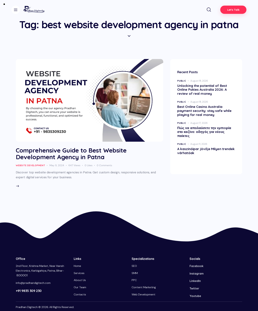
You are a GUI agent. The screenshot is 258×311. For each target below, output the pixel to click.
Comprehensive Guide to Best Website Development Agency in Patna (71, 153)
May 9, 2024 (56, 165)
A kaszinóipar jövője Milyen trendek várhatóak (206, 151)
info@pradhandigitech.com (33, 283)
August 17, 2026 (199, 123)
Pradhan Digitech (27, 307)
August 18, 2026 (199, 80)
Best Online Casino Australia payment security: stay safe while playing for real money (204, 111)
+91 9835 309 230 (29, 291)
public (181, 80)
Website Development (30, 165)
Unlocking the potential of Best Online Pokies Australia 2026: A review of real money (202, 90)
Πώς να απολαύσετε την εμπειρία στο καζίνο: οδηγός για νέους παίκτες (204, 132)
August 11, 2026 (198, 144)
